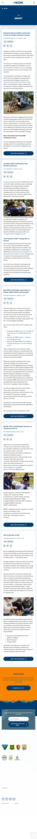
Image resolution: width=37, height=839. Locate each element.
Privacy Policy (17, 830)
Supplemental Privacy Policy (27, 830)
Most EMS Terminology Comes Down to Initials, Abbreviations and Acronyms (16, 291)
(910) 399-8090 (8, 791)
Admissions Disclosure (5, 816)
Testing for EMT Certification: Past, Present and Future (15, 165)
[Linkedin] (3, 799)
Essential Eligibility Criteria (7, 820)
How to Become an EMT (11, 535)
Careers (17, 814)
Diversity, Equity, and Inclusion (19, 818)
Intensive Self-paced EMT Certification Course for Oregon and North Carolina (16, 34)
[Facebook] (14, 799)
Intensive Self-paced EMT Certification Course (17, 82)
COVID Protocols (6, 806)
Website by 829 (18, 833)
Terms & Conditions (8, 830)
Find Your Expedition (8, 777)
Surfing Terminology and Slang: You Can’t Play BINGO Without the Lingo (20, 333)
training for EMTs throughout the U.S (14, 234)
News (16, 809)
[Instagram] (6, 799)
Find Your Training (7, 780)
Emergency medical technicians (12, 182)
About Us (17, 806)
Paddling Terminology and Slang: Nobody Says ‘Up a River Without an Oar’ (19, 343)
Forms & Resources (7, 813)
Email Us (6, 794)
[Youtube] (10, 799)
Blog (16, 811)
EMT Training (8, 41)
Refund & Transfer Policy (7, 809)
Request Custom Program (10, 784)
